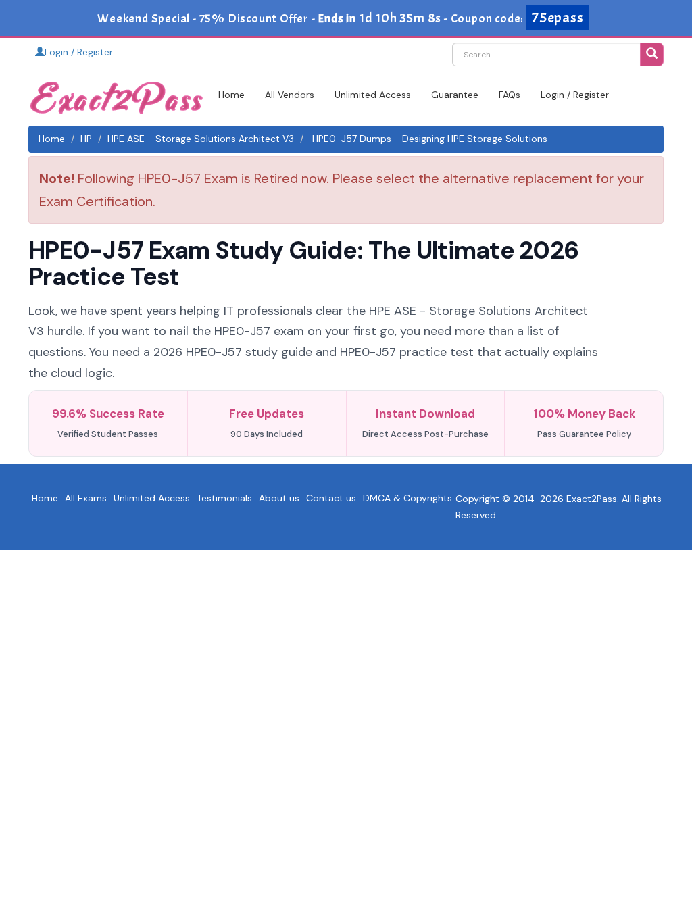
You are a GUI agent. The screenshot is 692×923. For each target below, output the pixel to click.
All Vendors (289, 95)
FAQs (509, 95)
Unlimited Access (373, 95)
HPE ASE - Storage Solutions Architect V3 (200, 138)
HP (86, 138)
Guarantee (454, 95)
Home (231, 95)
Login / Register (79, 52)
